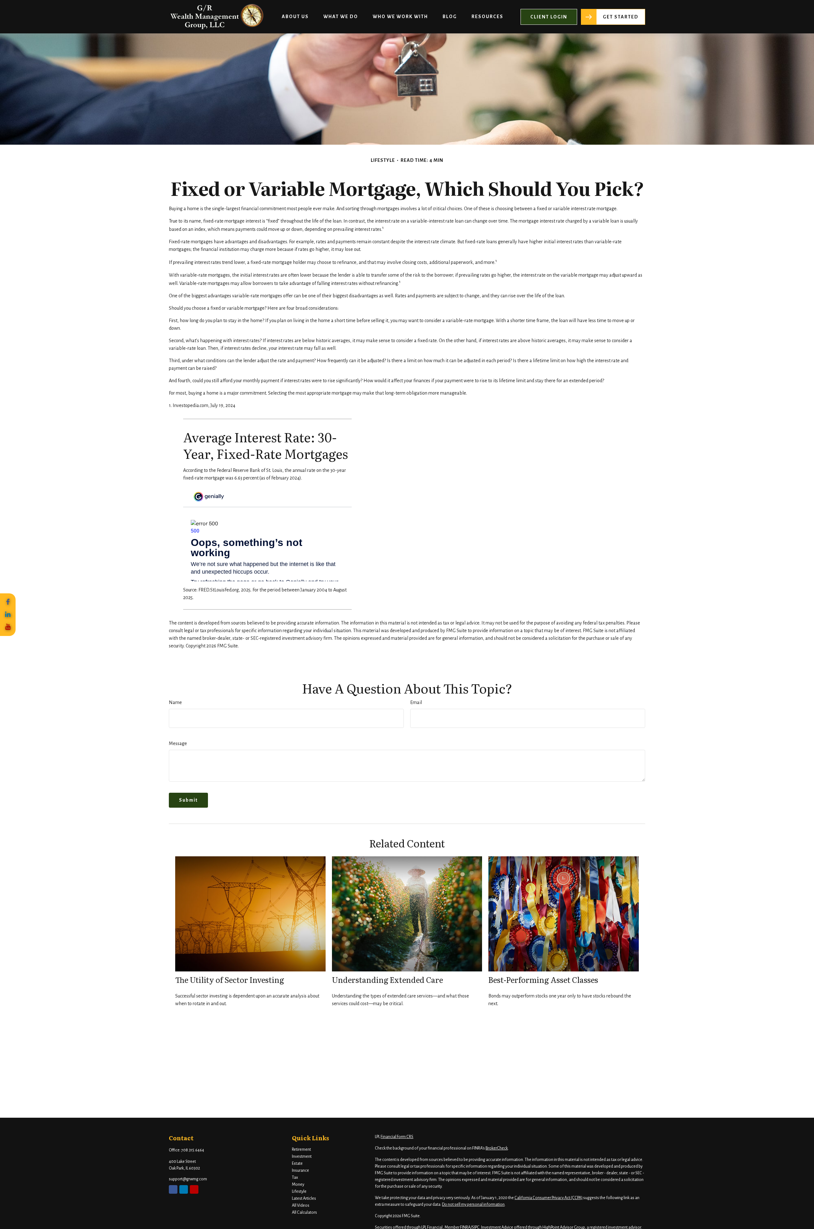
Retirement (301, 1149)
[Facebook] (8, 602)
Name (175, 702)
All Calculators (304, 1212)
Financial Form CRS (397, 1137)
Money (298, 1184)
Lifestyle (299, 1191)
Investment (302, 1156)
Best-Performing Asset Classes (543, 979)
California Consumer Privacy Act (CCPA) (548, 1198)
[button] (295, 17)
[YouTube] (7, 627)
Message (178, 743)
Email (416, 702)
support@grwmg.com (188, 1179)
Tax (295, 1177)
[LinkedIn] (7, 614)
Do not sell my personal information (473, 1204)
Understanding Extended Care (387, 979)
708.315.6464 (192, 1150)
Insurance (300, 1170)
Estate (297, 1163)
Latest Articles (304, 1198)
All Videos (300, 1205)
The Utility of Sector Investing (229, 979)
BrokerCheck (497, 1148)
